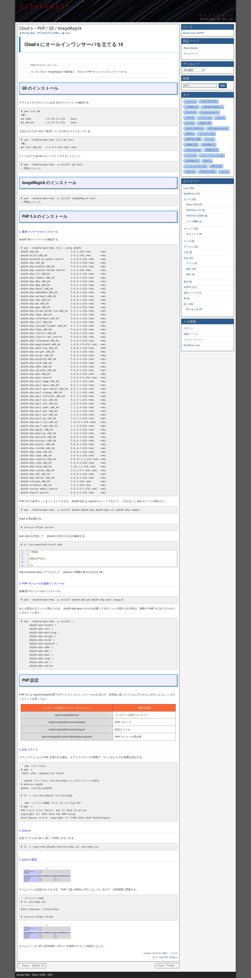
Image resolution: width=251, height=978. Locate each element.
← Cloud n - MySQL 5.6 (31, 965)
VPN (189, 117)
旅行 (188, 274)
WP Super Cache (218, 128)
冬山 (220, 117)
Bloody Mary (28, 33)
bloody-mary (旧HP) (193, 33)
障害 (207, 161)
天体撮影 (192, 107)
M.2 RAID (192, 160)
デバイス (188, 246)
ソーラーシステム (196, 166)
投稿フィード (191, 334)
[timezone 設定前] (47, 882)
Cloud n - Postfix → (167, 965)
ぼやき (193, 138)
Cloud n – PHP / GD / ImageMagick (50, 28)
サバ (209, 139)
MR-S (216, 166)
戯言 (188, 268)
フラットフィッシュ (212, 155)
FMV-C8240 (193, 150)
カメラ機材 (192, 221)
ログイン (188, 328)
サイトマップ (191, 53)
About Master (191, 48)
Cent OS (163, 957)
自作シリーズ (191, 293)
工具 (186, 252)
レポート (205, 117)
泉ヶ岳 (191, 112)
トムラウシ (207, 133)
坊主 (189, 123)
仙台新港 (208, 144)
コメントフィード (193, 339)
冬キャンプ (192, 234)
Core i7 (190, 101)
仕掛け (205, 123)
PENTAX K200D (195, 215)
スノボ (187, 241)
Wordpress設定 (213, 106)
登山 (186, 281)
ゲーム (189, 263)
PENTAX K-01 (194, 210)
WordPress (189, 193)
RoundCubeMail (210, 112)
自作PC (188, 287)
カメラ (187, 199)
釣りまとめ (192, 309)
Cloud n (173, 957)
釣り (186, 304)
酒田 (189, 133)
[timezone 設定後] (47, 938)
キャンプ (188, 228)
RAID (190, 171)
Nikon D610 (192, 204)
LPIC (224, 171)
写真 (211, 149)
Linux (67, 33)
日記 (186, 258)
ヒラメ (191, 155)
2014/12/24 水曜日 (50, 33)
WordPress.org (191, 345)
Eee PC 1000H (194, 128)
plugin (191, 144)
